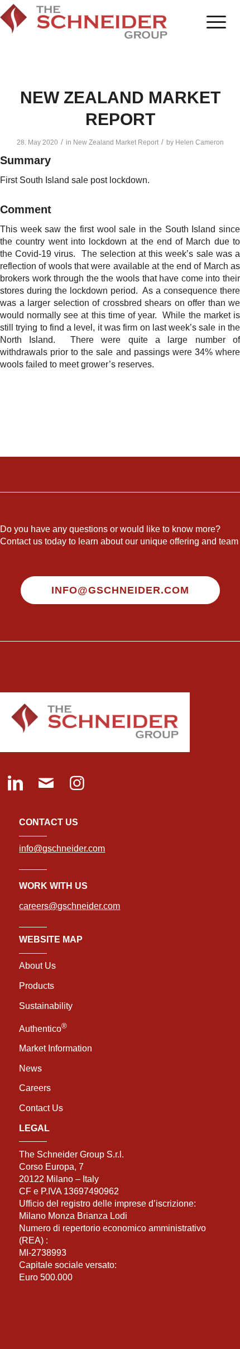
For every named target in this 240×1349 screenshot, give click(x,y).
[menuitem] (210, 22)
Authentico (43, 1029)
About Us (37, 965)
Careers (35, 1088)
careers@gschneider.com (69, 906)
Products (36, 986)
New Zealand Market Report (116, 142)
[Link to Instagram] (76, 784)
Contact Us (41, 1108)
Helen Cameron (199, 142)
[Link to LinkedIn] (15, 784)
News (30, 1068)
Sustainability (46, 1006)
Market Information (55, 1048)
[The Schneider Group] (96, 22)
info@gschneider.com (62, 848)
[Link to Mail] (46, 784)
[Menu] (210, 22)
